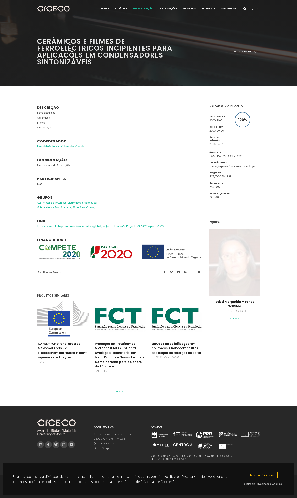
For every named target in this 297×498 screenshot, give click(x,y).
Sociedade (228, 8)
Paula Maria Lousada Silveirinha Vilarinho (61, 146)
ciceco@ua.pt (102, 448)
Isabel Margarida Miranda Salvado (235, 304)
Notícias (121, 8)
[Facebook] (48, 444)
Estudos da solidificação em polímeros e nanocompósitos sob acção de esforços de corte (176, 348)
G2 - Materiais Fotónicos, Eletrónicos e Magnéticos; (67, 202)
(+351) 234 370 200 (105, 443)
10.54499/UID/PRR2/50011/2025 (171, 459)
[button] (230, 318)
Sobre (105, 8)
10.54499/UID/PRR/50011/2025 (192, 455)
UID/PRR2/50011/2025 (221, 455)
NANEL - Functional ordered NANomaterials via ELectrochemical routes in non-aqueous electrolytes (62, 350)
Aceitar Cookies (262, 475)
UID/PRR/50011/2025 (161, 455)
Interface (208, 8)
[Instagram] (63, 444)
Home (237, 51)
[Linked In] (40, 444)
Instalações (168, 8)
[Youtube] (71, 444)
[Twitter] (56, 444)
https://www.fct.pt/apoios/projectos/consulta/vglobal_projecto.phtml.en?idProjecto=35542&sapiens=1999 (100, 226)
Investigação (143, 8)
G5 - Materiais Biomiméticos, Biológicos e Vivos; (66, 207)
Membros (189, 8)
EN (250, 8)
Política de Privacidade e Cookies (262, 483)
